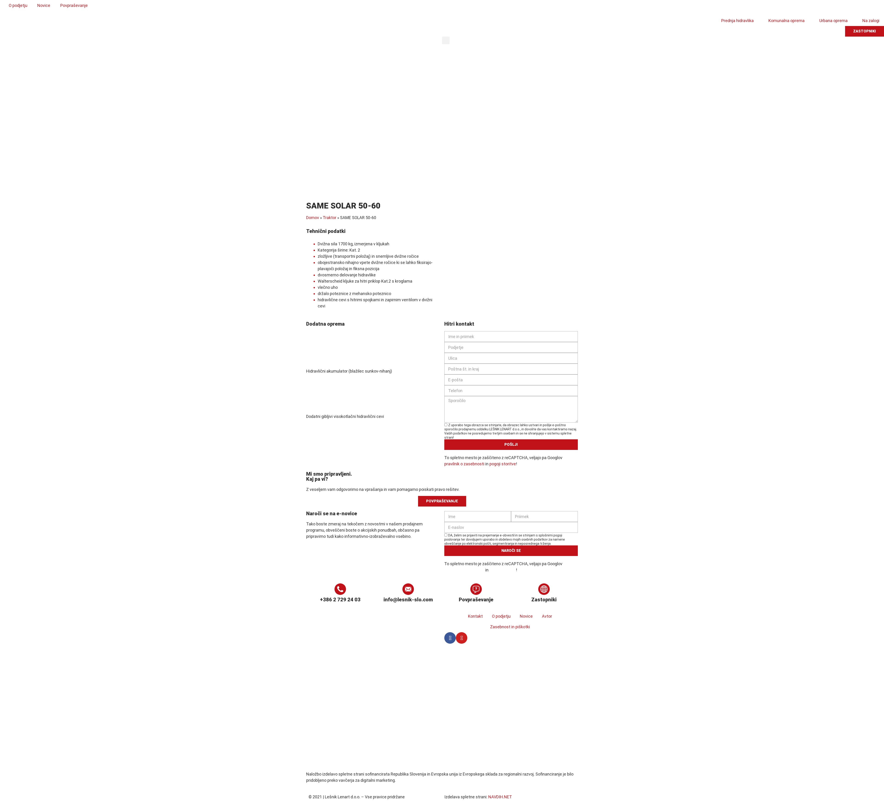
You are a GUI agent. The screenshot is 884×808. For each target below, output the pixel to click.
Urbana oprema (833, 20)
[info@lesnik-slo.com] (408, 589)
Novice (526, 616)
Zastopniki (544, 599)
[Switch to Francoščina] (476, 7)
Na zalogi (870, 20)
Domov (312, 217)
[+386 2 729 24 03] (340, 589)
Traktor (329, 217)
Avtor (547, 616)
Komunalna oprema (786, 20)
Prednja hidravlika (737, 20)
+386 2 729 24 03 (340, 599)
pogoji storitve (502, 463)
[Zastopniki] (544, 589)
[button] (446, 40)
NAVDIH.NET (500, 796)
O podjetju (501, 616)
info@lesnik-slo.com (408, 599)
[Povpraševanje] (476, 589)
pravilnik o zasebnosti (464, 463)
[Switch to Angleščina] (459, 7)
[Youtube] (461, 638)
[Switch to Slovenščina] (450, 7)
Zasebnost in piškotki (510, 626)
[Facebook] (450, 638)
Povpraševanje (476, 599)
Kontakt (475, 616)
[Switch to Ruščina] (485, 7)
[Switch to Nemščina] (468, 7)
